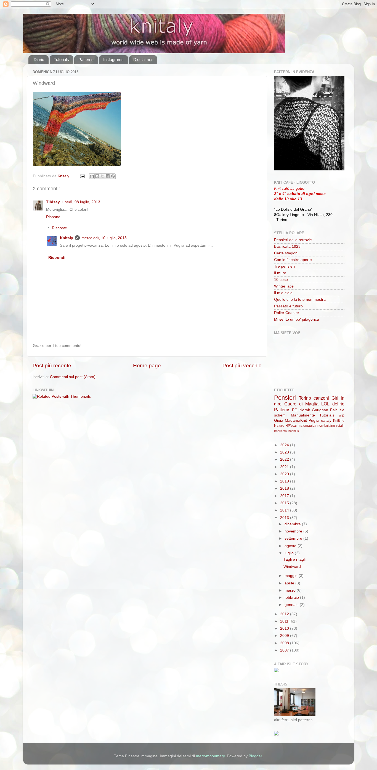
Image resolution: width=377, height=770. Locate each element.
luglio (290, 553)
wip (341, 415)
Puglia (314, 420)
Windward (292, 567)
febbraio (292, 597)
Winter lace (284, 286)
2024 (285, 445)
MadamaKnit (296, 420)
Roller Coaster (286, 313)
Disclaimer (143, 59)
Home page (147, 365)
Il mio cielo (283, 293)
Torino (305, 397)
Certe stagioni (286, 253)
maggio (292, 576)
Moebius (293, 431)
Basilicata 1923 (287, 246)
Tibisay (53, 202)
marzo (291, 590)
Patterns (86, 59)
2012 (285, 614)
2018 (285, 488)
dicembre (293, 524)
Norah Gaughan (313, 410)
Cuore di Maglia (301, 403)
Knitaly (66, 238)
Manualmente (303, 415)
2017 (285, 496)
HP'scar (291, 426)
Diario (39, 59)
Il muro (280, 273)
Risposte (59, 228)
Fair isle (337, 410)
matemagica (307, 426)
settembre (294, 538)
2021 (285, 467)
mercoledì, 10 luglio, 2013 (104, 238)
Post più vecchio (242, 365)
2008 (285, 643)
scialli (340, 426)
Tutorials (61, 59)
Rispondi (53, 217)
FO (295, 410)
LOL (325, 403)
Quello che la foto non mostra (300, 299)
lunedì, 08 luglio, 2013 (81, 202)
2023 (285, 452)
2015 (285, 503)
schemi (280, 415)
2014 (285, 510)
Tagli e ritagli (294, 559)
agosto (291, 546)
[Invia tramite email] (92, 176)
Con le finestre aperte (293, 260)
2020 (285, 474)
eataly (326, 420)
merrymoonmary (210, 756)
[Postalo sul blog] (97, 176)
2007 (285, 650)
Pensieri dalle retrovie (293, 240)
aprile (290, 583)
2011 (285, 621)
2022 (285, 459)
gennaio (292, 605)
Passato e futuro (288, 306)
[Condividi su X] (102, 176)
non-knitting (326, 426)
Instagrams (113, 59)
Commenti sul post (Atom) (72, 377)
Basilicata (280, 431)
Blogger (255, 756)
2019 (285, 481)
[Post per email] (82, 176)
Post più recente (52, 365)
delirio (338, 403)
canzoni (321, 397)
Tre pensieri (284, 266)
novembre (294, 531)
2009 (285, 636)
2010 (285, 628)
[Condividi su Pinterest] (113, 176)
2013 (285, 518)
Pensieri (285, 397)
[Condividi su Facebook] (107, 176)
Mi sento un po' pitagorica (296, 319)
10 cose (281, 280)
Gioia (278, 420)
